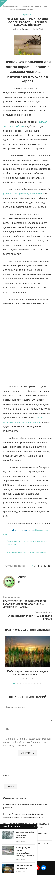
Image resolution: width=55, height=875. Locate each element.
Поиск (6, 776)
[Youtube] (37, 867)
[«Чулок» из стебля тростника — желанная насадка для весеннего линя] (8, 835)
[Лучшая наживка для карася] (8, 868)
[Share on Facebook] (38, 566)
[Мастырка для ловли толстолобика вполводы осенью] (8, 850)
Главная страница (10, 6)
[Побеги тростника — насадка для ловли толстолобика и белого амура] (27, 651)
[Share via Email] (49, 566)
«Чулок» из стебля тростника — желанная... (25, 835)
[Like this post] (35, 566)
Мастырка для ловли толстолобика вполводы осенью (25, 852)
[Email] (43, 867)
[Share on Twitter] (42, 566)
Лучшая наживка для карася (24, 867)
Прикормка (27, 15)
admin (25, 29)
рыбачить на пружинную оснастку (22, 193)
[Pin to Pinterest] (45, 566)
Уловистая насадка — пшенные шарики (26, 552)
